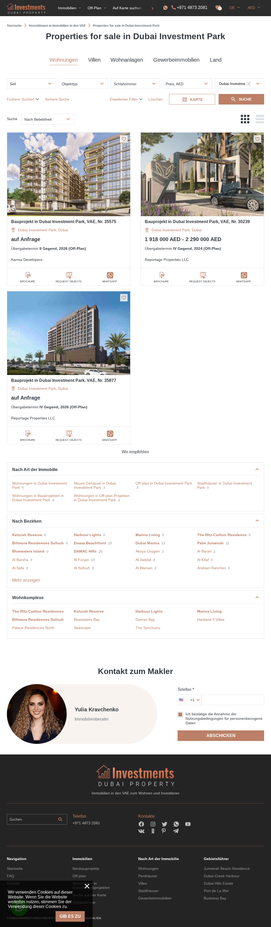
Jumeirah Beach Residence (227, 868)
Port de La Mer (216, 891)
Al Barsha (20, 560)
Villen (94, 60)
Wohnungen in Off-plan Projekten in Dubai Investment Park (102, 498)
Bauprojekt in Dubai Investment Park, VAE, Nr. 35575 (63, 221)
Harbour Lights (87, 535)
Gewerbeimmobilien (176, 60)
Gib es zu (70, 916)
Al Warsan (144, 568)
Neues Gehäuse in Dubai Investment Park (95, 485)
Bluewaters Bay (87, 619)
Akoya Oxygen (148, 551)
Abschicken (221, 735)
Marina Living (148, 535)
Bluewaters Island (28, 551)
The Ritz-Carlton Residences (38, 611)
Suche (245, 99)
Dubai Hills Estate (218, 883)
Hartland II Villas (210, 619)
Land (216, 60)
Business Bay (215, 898)
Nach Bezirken (27, 521)
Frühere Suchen (20, 99)
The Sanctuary (148, 628)
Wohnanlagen (127, 60)
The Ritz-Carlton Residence (222, 535)
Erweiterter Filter (124, 99)
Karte (196, 99)
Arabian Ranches (211, 568)
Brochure (27, 281)
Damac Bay (145, 619)
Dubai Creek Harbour (222, 876)
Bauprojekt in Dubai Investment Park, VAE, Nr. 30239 (197, 221)
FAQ (10, 876)
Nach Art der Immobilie (35, 469)
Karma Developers (26, 259)
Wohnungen (63, 60)
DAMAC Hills (85, 551)
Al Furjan (81, 560)
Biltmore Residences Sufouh (38, 543)
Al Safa (18, 568)
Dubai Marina (147, 543)
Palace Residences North (33, 628)
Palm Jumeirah (210, 543)
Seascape (82, 628)
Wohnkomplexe (28, 597)
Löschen (155, 99)
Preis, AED (174, 84)
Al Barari (204, 551)
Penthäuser (147, 876)
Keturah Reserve (27, 535)
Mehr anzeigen (26, 580)
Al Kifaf (203, 560)
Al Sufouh (82, 568)
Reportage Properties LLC (167, 259)
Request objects (69, 281)
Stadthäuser (148, 891)
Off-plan (79, 876)
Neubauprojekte (86, 868)
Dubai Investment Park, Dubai (43, 230)
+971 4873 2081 (192, 7)
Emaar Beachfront (90, 543)
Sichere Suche (57, 99)
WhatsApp (109, 281)
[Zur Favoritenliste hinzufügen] (124, 139)
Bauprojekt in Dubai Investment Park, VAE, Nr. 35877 (63, 380)
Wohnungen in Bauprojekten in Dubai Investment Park (38, 498)
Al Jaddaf (143, 560)
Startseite (15, 868)
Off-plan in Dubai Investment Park (164, 483)
